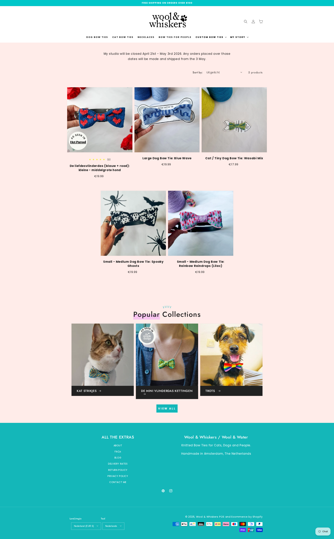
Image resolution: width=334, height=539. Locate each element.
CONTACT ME (117, 482)
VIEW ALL (167, 408)
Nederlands (111, 526)
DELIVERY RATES (118, 463)
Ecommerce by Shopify (247, 516)
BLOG (117, 457)
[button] (210, 37)
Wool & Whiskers (207, 516)
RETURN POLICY (118, 470)
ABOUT (118, 445)
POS (221, 516)
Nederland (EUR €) (84, 526)
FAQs (118, 451)
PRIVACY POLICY (118, 476)
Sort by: (198, 72)
